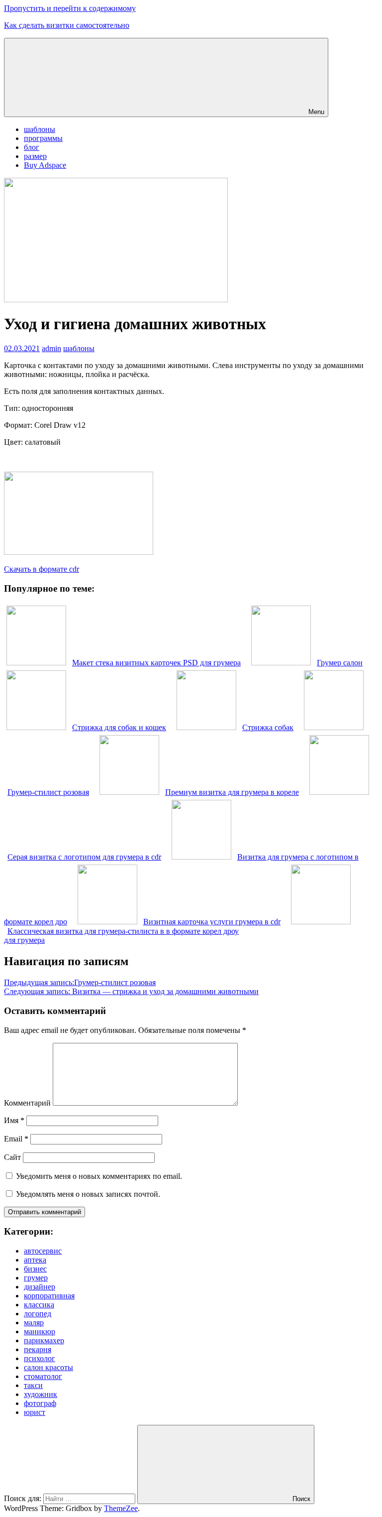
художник (40, 1394)
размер (35, 156)
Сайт (12, 1157)
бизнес (35, 1268)
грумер (36, 1277)
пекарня (37, 1349)
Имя (14, 1120)
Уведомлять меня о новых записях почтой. (88, 1194)
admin (51, 348)
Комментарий (27, 1103)
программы (43, 138)
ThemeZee (121, 1508)
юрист (34, 1412)
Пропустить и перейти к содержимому (70, 8)
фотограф (40, 1403)
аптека (35, 1260)
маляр (34, 1322)
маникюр (39, 1331)
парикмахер (44, 1340)
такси (33, 1385)
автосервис (43, 1251)
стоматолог (43, 1376)
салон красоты (48, 1367)
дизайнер (39, 1286)
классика (39, 1304)
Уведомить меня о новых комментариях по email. (99, 1176)
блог (31, 147)
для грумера (24, 940)
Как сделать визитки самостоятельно (66, 25)
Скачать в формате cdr (41, 569)
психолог (39, 1358)
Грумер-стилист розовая (80, 982)
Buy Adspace (45, 165)
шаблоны (39, 129)
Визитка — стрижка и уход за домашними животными (131, 991)
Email (16, 1139)
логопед (37, 1313)
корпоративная (49, 1295)
